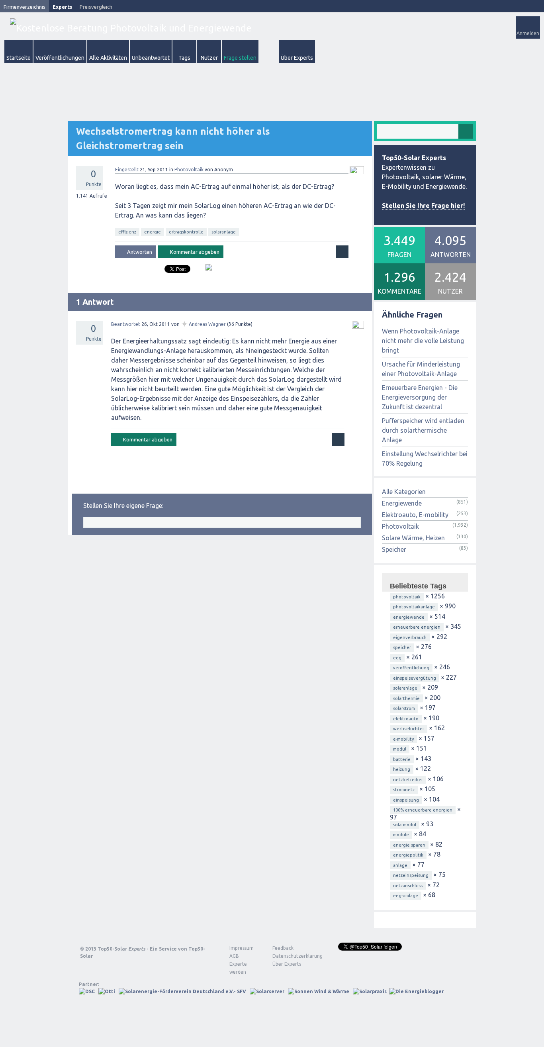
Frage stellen (240, 58)
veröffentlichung (411, 667)
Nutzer (209, 58)
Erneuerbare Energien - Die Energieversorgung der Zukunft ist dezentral (420, 397)
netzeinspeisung (411, 875)
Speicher (394, 549)
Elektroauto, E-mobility (415, 514)
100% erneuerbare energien (422, 810)
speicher (402, 647)
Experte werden (238, 967)
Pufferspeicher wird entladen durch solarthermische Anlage (423, 430)
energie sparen (409, 845)
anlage (400, 865)
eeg (397, 657)
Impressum (241, 948)
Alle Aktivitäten (108, 58)
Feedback (283, 948)
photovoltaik (407, 596)
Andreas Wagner (207, 324)
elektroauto (406, 718)
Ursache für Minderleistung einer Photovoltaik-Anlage (421, 369)
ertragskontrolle (186, 231)
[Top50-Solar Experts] (131, 28)
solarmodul (404, 824)
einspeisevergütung (414, 678)
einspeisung (406, 800)
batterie (402, 759)
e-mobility (403, 739)
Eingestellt (127, 169)
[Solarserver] (267, 991)
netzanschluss (408, 885)
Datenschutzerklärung (291, 956)
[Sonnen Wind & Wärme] (318, 991)
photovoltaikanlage (414, 606)
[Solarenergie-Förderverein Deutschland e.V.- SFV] (182, 991)
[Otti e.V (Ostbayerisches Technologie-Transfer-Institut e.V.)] (106, 991)
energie (152, 231)
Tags (184, 58)
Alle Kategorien (404, 491)
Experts (62, 7)
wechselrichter (408, 728)
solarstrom (404, 708)
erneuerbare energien (416, 627)
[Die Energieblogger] (416, 991)
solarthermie (406, 698)
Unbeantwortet (151, 58)
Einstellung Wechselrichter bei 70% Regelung (425, 458)
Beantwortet (125, 324)
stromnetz (404, 789)
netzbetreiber (408, 779)
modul (399, 749)
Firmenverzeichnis (24, 7)
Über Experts (297, 58)
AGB (234, 956)
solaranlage (223, 231)
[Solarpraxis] (370, 991)
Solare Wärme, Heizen (413, 537)
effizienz (127, 231)
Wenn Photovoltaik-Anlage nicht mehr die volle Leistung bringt (423, 340)
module (401, 834)
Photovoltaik (189, 169)
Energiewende (402, 503)
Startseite (18, 58)
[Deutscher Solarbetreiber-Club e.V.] (87, 991)
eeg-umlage (405, 895)
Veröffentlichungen (59, 58)
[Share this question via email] (206, 270)
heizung (401, 769)
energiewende (409, 617)
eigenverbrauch (410, 637)
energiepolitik (408, 855)
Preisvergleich (96, 7)
